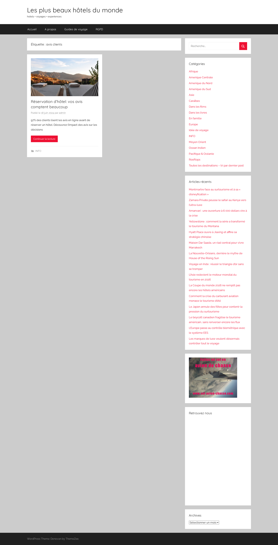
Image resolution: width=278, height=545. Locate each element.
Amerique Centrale (201, 77)
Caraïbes (194, 100)
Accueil (32, 29)
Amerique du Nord (200, 83)
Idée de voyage (198, 130)
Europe (193, 124)
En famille (195, 118)
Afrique (193, 71)
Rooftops (194, 159)
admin (62, 112)
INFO (38, 151)
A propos (50, 29)
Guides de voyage (76, 29)
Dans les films (197, 106)
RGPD (99, 29)
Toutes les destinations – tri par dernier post (216, 165)
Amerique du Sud (200, 89)
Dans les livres (198, 112)
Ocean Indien (197, 147)
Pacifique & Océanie (201, 153)
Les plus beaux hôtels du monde (75, 10)
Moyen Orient (197, 142)
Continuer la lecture (44, 138)
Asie (191, 94)
